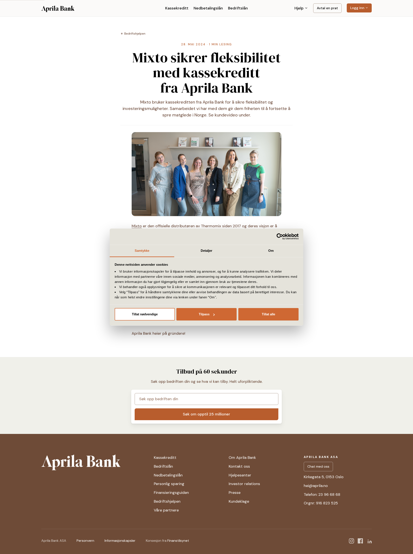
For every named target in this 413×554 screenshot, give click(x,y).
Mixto (137, 226)
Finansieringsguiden (171, 492)
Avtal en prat (327, 8)
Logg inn (357, 8)
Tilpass (204, 314)
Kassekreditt (176, 8)
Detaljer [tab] (207, 250)
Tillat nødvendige (145, 314)
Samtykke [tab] (142, 250)
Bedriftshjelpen (167, 501)
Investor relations (244, 483)
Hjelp (299, 8)
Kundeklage (239, 501)
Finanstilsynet (178, 540)
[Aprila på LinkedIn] (369, 540)
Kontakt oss (239, 466)
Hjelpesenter (240, 475)
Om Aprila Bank (242, 457)
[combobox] (206, 399)
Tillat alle (268, 314)
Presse (234, 492)
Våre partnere (166, 510)
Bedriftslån (238, 8)
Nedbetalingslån (208, 8)
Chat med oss (318, 466)
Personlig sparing (169, 483)
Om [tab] (271, 250)
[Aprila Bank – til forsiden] (94, 462)
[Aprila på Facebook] (360, 540)
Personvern (85, 540)
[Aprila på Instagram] (351, 540)
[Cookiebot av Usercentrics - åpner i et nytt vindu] (280, 236)
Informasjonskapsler (120, 540)
